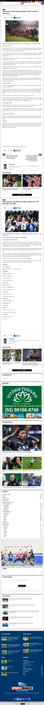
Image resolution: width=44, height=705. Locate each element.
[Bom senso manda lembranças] (4, 674)
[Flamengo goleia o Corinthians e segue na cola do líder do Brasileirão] (26, 638)
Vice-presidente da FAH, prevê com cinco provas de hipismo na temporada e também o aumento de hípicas (24, 611)
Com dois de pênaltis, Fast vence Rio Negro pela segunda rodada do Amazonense (14, 651)
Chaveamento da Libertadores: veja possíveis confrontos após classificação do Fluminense (10, 189)
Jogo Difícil (10, 660)
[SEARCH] (40, 379)
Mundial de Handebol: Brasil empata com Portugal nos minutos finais (21, 623)
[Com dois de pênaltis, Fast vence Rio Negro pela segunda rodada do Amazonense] (4, 652)
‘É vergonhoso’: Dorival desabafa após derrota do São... (12, 487)
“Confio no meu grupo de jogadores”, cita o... (30, 487)
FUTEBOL (4, 500)
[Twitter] (17, 699)
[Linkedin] (23, 699)
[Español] (42, 1)
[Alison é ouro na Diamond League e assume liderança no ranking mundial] (5, 606)
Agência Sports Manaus (6, 494)
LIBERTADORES (6, 510)
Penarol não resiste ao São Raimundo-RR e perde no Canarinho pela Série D (36, 644)
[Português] (39, 1)
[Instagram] (20, 699)
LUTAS (4, 533)
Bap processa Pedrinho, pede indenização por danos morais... (11, 471)
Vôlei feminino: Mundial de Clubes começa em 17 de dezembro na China (12, 157)
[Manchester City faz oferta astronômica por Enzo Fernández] (22, 438)
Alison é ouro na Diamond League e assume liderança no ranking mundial (21, 605)
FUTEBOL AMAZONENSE (6, 502)
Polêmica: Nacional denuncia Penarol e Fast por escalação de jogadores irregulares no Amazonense (14, 645)
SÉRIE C (4, 519)
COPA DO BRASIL (6, 513)
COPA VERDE (5, 514)
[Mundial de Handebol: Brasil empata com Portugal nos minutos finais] (5, 625)
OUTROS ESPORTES (5, 524)
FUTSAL (4, 530)
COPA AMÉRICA (6, 505)
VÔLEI (4, 536)
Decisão (12, 146)
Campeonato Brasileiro (6, 146)
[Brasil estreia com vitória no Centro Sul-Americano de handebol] (5, 600)
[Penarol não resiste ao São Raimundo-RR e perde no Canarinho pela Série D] (26, 645)
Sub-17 (25, 146)
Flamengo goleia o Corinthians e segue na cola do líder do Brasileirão (36, 637)
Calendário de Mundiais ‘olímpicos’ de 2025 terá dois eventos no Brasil (31, 189)
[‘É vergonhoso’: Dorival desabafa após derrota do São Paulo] (12, 479)
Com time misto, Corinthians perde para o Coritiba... (31, 470)
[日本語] (36, 1)
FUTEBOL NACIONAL (5, 511)
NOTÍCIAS (4, 9)
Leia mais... (27, 703)
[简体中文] (25, 1)
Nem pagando (10, 666)
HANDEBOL (5, 532)
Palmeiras (21, 146)
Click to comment (22, 194)
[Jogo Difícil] (4, 662)
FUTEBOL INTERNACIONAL (27, 669)
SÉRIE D (4, 521)
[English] (28, 1)
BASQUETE (5, 527)
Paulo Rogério (5, 15)
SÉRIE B (24, 674)
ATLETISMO (5, 525)
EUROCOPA (5, 508)
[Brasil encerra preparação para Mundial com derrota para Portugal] (5, 619)
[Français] (31, 1)
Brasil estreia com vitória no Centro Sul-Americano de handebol (20, 599)
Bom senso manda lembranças (13, 672)
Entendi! (22, 703)
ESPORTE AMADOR (5, 499)
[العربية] (23, 1)
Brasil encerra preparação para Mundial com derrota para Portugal (20, 617)
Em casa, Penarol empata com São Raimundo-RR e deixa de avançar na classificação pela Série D (36, 650)
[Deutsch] (33, 1)
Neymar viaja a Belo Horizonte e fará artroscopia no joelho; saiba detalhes (11, 363)
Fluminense (17, 146)
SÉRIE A (4, 516)
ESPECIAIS (4, 497)
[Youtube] (26, 699)
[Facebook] (15, 699)
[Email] (29, 699)
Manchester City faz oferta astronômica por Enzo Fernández (17, 452)
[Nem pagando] (4, 668)
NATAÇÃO (5, 535)
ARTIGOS (4, 496)
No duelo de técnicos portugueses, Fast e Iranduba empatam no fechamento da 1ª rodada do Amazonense (14, 638)
